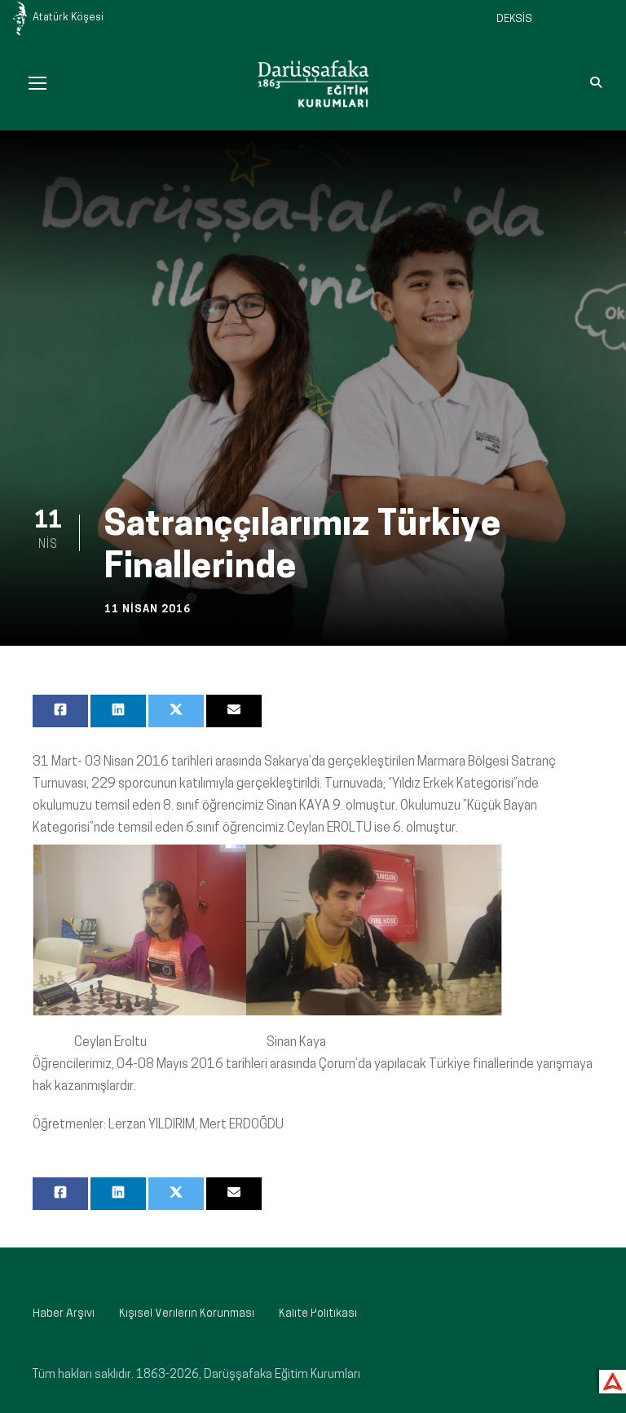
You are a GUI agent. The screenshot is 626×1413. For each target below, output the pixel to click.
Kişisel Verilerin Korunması (186, 1314)
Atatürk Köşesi (68, 17)
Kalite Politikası (318, 1314)
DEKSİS (514, 19)
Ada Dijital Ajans (609, 1379)
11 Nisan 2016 (147, 609)
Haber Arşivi (64, 1314)
